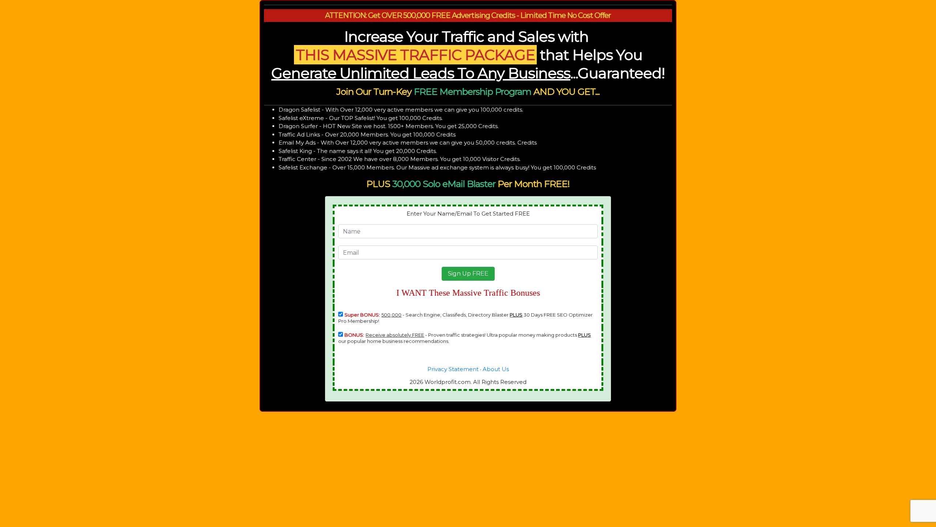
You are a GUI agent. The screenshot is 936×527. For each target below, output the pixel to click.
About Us (496, 369)
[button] (468, 274)
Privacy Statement (453, 369)
